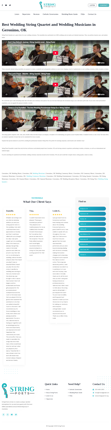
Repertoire (26, 14)
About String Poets (52, 392)
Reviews (36, 14)
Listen (92, 5)
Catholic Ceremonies (50, 14)
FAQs (83, 14)
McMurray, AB (84, 244)
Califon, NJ (83, 224)
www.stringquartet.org (101, 396)
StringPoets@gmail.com (102, 392)
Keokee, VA (83, 219)
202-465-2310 (99, 389)
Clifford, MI (83, 229)
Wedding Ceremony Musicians (36, 176)
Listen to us (49, 395)
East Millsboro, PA (85, 234)
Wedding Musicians (39, 173)
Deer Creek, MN (84, 249)
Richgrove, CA (84, 208)
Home (48, 389)
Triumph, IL (83, 254)
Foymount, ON (84, 213)
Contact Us (92, 14)
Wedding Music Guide (70, 14)
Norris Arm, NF (84, 239)
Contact (103, 5)
